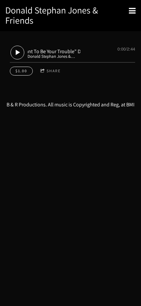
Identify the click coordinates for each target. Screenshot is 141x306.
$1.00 (21, 70)
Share (54, 70)
